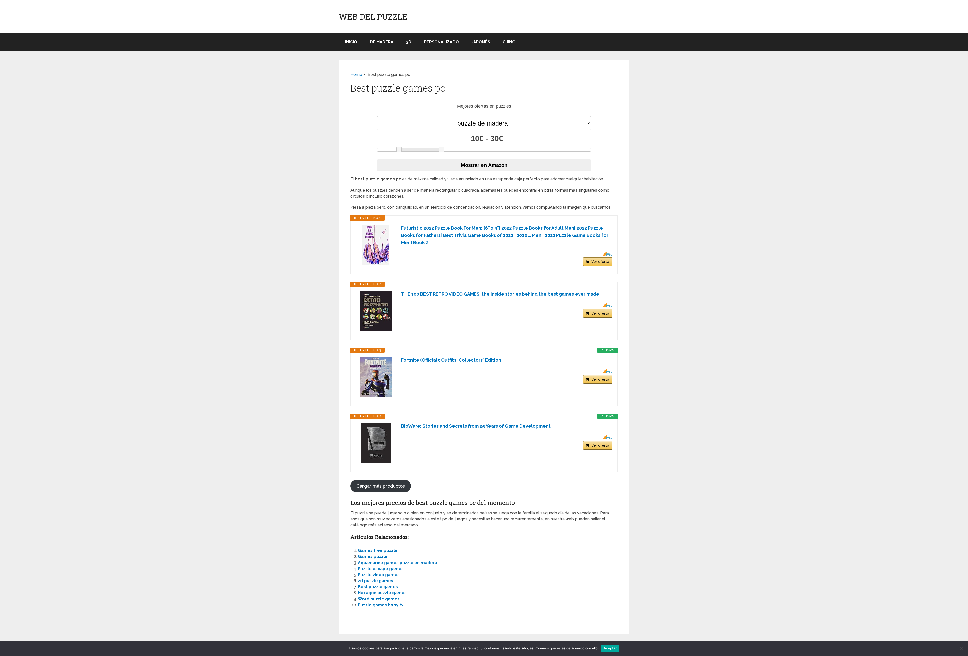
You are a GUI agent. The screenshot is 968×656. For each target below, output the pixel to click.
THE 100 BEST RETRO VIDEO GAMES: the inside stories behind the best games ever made (500, 294)
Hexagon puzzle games (382, 592)
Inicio (351, 42)
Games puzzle (372, 556)
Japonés (480, 42)
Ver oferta (600, 262)
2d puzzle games (375, 580)
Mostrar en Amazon (484, 165)
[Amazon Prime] (605, 254)
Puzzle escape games (381, 568)
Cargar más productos (380, 486)
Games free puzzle (378, 550)
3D (408, 42)
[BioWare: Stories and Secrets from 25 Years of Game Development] (376, 443)
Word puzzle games (379, 599)
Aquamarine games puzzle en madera (397, 562)
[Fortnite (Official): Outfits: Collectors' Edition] (376, 377)
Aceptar (610, 648)
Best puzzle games (378, 586)
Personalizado (441, 42)
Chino (509, 42)
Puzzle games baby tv (380, 605)
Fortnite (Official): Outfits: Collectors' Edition (451, 360)
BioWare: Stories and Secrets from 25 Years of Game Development (476, 426)
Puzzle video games (379, 574)
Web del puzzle (373, 17)
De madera (382, 42)
